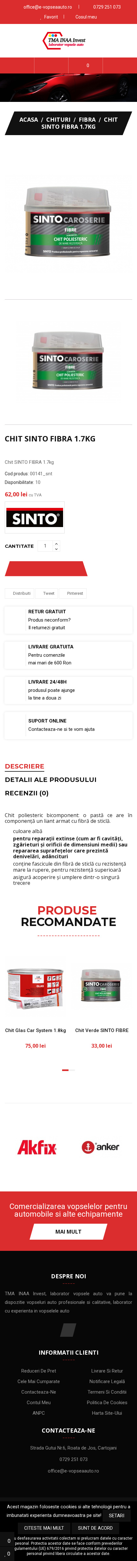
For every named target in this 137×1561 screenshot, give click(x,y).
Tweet (48, 593)
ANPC (38, 1413)
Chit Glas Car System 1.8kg (35, 1030)
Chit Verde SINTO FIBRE (101, 1030)
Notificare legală (107, 1381)
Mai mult (68, 1231)
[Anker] (100, 1147)
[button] (51, 65)
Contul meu (39, 1402)
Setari (116, 1516)
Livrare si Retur (107, 1371)
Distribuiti (22, 593)
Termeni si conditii (107, 1392)
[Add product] (69, 568)
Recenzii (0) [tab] (27, 793)
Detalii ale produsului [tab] (51, 780)
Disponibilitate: (19, 482)
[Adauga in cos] (15, 1011)
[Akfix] (36, 1147)
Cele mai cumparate (39, 1381)
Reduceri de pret (38, 1371)
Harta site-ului (107, 1413)
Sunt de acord (95, 1528)
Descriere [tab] (24, 766)
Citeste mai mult (44, 1528)
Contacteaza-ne (38, 1392)
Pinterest (75, 593)
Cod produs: (17, 473)
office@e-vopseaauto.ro (48, 7)
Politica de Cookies (107, 1402)
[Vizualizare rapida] (56, 1011)
